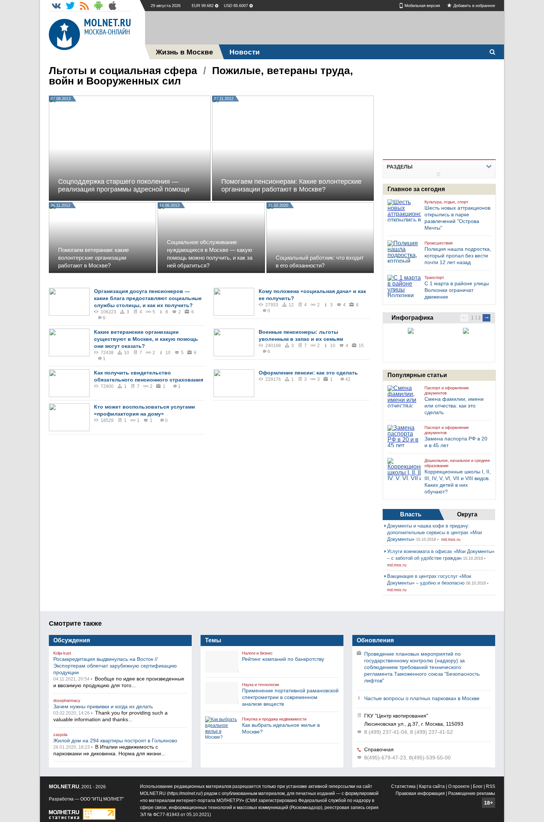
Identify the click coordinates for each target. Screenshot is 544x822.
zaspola (60, 734)
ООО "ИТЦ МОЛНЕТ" (102, 799)
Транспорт (434, 277)
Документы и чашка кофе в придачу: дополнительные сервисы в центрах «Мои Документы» (434, 532)
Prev (464, 318)
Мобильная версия (422, 5)
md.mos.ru (450, 539)
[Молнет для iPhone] (112, 5)
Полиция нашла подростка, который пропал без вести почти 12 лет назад (457, 255)
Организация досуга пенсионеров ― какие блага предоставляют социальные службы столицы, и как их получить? (148, 298)
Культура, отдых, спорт (446, 202)
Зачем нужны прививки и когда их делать (103, 706)
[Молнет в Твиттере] (70, 5)
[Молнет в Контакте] (56, 5)
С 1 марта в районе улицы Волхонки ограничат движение (456, 290)
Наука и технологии (260, 684)
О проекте (459, 786)
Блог (478, 786)
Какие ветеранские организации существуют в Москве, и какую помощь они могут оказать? (146, 339)
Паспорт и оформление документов (446, 390)
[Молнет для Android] (98, 5)
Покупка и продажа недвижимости (274, 719)
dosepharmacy (66, 700)
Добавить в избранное (474, 5)
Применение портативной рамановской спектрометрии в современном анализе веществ (290, 697)
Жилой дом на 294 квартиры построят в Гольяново (115, 740)
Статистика (403, 786)
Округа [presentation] (467, 514)
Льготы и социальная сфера (123, 70)
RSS (490, 786)
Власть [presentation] (411, 514)
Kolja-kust (62, 653)
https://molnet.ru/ (184, 793)
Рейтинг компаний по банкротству (283, 659)
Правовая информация (420, 793)
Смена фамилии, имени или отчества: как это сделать (454, 405)
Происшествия (438, 243)
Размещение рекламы (471, 793)
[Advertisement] (324, 27)
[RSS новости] (84, 5)
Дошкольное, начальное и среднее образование (457, 463)
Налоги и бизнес (257, 653)
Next (486, 318)
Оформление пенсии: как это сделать (308, 373)
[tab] (411, 514)
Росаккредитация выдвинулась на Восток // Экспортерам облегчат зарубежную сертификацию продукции (115, 665)
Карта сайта (432, 786)
